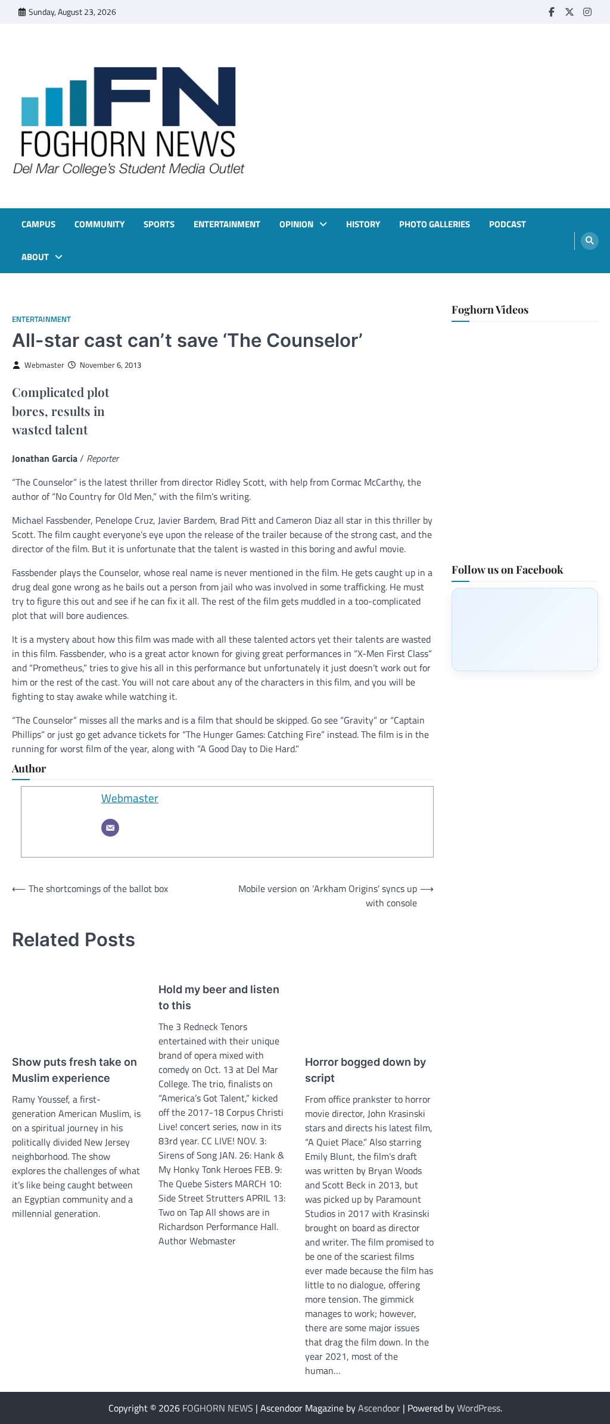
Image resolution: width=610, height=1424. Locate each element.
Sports (159, 224)
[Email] (110, 828)
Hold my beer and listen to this (218, 997)
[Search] (590, 241)
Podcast (507, 224)
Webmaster (44, 365)
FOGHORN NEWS (217, 1408)
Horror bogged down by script (365, 1070)
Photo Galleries (434, 224)
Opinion (296, 224)
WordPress (478, 1408)
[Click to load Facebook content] (525, 629)
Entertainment (227, 224)
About (35, 257)
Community (99, 224)
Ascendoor (379, 1408)
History (363, 224)
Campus (38, 224)
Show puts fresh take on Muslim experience (74, 1070)
